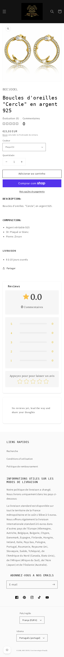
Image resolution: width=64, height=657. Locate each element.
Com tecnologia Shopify (39, 650)
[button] (4, 11)
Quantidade (8, 155)
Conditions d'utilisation (20, 458)
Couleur (6, 140)
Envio (5, 135)
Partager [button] (11, 268)
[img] (10, 124)
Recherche (12, 451)
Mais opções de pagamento (32, 191)
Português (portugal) (29, 637)
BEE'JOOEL (26, 650)
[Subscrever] (53, 584)
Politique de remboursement (22, 466)
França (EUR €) (29, 620)
